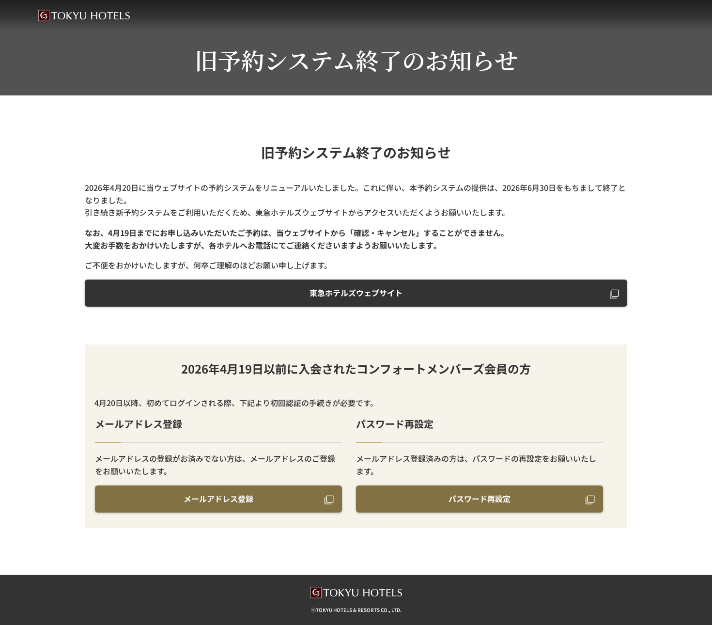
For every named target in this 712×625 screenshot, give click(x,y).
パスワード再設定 (480, 498)
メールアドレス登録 (218, 498)
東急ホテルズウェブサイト (356, 292)
